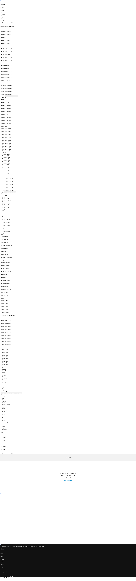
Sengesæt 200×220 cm (6, 304)
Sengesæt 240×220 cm (6, 306)
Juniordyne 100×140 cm (6, 212)
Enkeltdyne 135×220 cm (6, 204)
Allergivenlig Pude (5, 236)
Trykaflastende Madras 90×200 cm (8, 177)
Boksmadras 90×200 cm (6, 37)
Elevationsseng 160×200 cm (7, 51)
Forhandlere (3, 557)
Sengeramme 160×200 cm (6, 326)
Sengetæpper (4, 378)
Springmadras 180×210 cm (6, 137)
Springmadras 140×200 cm (6, 132)
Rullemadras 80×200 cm (6, 99)
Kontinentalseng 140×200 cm (7, 72)
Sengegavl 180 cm (5, 353)
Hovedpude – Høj (5, 242)
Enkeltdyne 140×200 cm (6, 206)
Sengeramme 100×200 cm (6, 321)
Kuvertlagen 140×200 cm (6, 271)
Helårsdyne (4, 210)
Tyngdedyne (4, 213)
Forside (66, 457)
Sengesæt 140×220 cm (6, 301)
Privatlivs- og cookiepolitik (4, 579)
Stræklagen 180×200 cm (6, 296)
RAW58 (3, 408)
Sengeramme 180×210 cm (6, 329)
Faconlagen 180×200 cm (6, 284)
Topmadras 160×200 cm (6, 160)
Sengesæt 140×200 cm (6, 300)
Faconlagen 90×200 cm (6, 281)
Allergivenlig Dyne (5, 195)
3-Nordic (3, 396)
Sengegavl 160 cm (5, 352)
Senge (2, 12)
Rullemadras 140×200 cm (6, 105)
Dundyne (3, 201)
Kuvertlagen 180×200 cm (6, 290)
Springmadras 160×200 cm (6, 134)
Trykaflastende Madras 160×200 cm (8, 181)
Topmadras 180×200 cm (6, 161)
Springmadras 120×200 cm (6, 131)
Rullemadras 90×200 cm (6, 114)
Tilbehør (2, 7)
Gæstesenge (4, 369)
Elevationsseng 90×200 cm (6, 54)
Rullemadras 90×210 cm (6, 102)
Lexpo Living (4, 437)
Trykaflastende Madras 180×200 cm (8, 183)
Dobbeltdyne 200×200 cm (6, 198)
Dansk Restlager (5, 402)
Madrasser (3, 4)
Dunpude (3, 238)
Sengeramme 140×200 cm (6, 324)
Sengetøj (2, 15)
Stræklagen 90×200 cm (6, 274)
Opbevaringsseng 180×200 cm (7, 88)
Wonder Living (4, 413)
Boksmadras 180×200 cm (6, 43)
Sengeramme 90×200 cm (6, 318)
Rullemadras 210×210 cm (6, 111)
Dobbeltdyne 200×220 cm (6, 200)
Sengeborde (4, 375)
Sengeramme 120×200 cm (6, 323)
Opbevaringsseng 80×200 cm (7, 83)
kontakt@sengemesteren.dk (4, 574)
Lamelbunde (4, 372)
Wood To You (4, 411)
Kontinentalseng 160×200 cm (7, 65)
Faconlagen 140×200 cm (6, 265)
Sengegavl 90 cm (5, 347)
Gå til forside (68, 480)
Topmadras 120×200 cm (6, 157)
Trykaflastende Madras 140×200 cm (8, 180)
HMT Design (4, 436)
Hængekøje (4, 370)
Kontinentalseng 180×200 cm (7, 66)
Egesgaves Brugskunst (6, 404)
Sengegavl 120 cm (5, 349)
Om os (2, 553)
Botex (3, 399)
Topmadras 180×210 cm (6, 163)
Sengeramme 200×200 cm (6, 330)
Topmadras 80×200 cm (6, 154)
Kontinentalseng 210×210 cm (7, 71)
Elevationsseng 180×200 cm (7, 60)
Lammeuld (4, 405)
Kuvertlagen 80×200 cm (6, 268)
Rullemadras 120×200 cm (6, 103)
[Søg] (12, 22)
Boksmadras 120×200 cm (6, 31)
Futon (3, 367)
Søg (0, 22)
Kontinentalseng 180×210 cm (7, 68)
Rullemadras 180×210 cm (6, 109)
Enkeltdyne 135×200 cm (6, 203)
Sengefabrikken (4, 410)
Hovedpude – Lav (5, 239)
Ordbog (2, 10)
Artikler (2, 561)
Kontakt (2, 559)
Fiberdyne (4, 209)
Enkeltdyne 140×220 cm (6, 207)
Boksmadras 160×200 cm (6, 34)
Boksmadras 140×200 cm (6, 40)
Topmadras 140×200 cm (6, 158)
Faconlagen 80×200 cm (6, 262)
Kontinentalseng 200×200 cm (7, 69)
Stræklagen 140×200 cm (6, 277)
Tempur (3, 440)
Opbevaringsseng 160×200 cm (7, 86)
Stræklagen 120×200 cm (6, 293)
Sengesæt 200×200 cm (6, 303)
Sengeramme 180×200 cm (6, 327)
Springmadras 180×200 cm (6, 135)
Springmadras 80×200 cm (6, 128)
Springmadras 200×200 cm (6, 138)
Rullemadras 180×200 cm (6, 108)
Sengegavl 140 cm (5, 350)
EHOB (3, 434)
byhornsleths (4, 401)
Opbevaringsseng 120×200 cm (7, 85)
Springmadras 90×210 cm (6, 129)
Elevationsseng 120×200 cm (7, 48)
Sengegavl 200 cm (5, 355)
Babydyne (3, 197)
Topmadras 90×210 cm (6, 155)
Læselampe (4, 373)
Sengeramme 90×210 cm (6, 320)
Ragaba (3, 439)
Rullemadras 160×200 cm (6, 106)
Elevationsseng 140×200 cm (7, 57)
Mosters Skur (4, 407)
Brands (2, 18)
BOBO (3, 398)
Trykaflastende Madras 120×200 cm (8, 178)
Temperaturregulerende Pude (7, 245)
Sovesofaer (4, 376)
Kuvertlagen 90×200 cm (6, 287)
